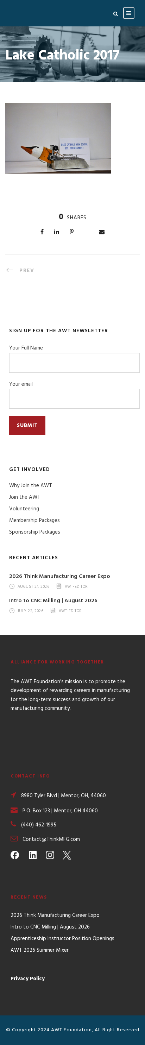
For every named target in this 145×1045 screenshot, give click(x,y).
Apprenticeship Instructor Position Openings (62, 938)
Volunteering (24, 509)
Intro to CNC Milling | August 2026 (53, 600)
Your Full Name (26, 348)
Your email (21, 384)
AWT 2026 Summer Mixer (40, 950)
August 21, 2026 (34, 587)
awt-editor (76, 587)
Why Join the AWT (30, 485)
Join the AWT (24, 497)
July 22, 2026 (31, 611)
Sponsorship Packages (34, 532)
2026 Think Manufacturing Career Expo (59, 576)
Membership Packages (34, 520)
